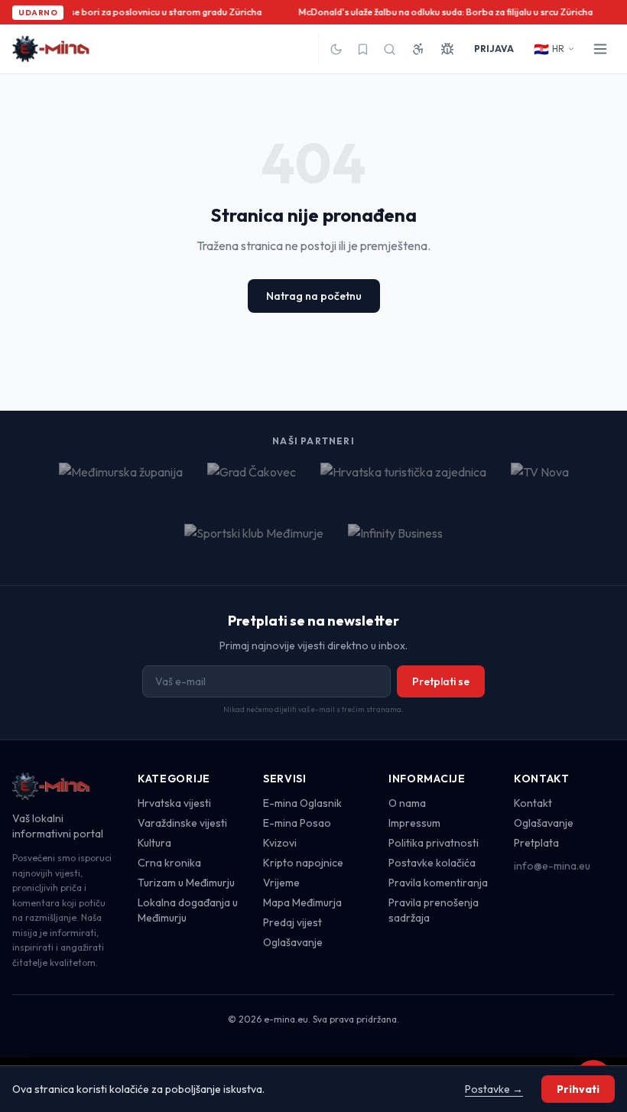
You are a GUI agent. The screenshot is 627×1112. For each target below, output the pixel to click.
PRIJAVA (494, 48)
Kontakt (533, 803)
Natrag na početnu (314, 296)
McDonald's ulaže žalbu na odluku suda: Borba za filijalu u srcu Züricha (444, 12)
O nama (407, 803)
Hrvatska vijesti (174, 803)
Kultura (154, 843)
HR (549, 49)
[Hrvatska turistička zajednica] (403, 481)
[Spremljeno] (363, 49)
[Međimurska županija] (121, 481)
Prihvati (578, 1089)
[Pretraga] (389, 49)
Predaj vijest (292, 922)
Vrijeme (281, 882)
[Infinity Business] (395, 542)
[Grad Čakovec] (251, 481)
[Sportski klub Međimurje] (253, 542)
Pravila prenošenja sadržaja (433, 910)
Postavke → (494, 1089)
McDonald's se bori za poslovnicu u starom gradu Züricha (138, 12)
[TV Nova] (540, 481)
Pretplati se (440, 681)
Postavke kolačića (432, 863)
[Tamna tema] (336, 49)
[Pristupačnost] (418, 49)
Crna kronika (169, 863)
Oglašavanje (293, 942)
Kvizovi (280, 843)
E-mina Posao (297, 823)
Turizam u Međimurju (186, 882)
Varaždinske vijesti (182, 823)
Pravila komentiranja (438, 882)
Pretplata (536, 843)
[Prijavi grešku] (447, 49)
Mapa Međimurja (302, 902)
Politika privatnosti (433, 843)
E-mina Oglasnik (302, 803)
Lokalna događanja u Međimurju (188, 910)
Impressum (414, 823)
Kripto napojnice (303, 863)
